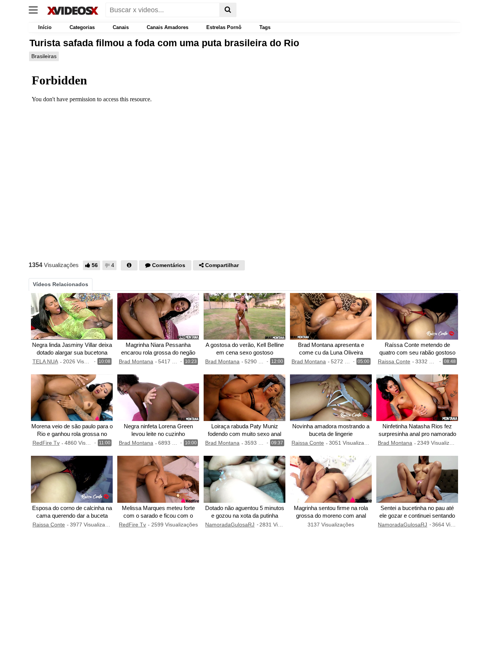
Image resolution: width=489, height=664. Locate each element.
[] (227, 10)
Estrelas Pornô (223, 27)
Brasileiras (44, 56)
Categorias (82, 27)
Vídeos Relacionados (60, 284)
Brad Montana (136, 361)
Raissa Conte (394, 361)
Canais (121, 27)
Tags (264, 27)
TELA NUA (45, 361)
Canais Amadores (167, 27)
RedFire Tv (46, 443)
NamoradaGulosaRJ (229, 524)
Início (44, 27)
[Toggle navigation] (36, 9)
